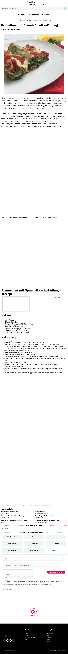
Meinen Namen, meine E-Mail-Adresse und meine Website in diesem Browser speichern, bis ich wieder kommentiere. (34, 581)
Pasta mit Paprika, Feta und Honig (12, 516)
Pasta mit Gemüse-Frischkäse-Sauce (47, 520)
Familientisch (24, 20)
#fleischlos (5, 528)
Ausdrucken (57, 297)
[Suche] (65, 8)
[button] (5, 3)
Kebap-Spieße (40, 511)
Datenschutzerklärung (45, 584)
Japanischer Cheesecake (9, 511)
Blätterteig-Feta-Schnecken (44, 516)
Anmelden (62, 559)
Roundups (46, 14)
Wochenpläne (33, 14)
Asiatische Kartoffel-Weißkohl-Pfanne (14, 520)
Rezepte (21, 14)
